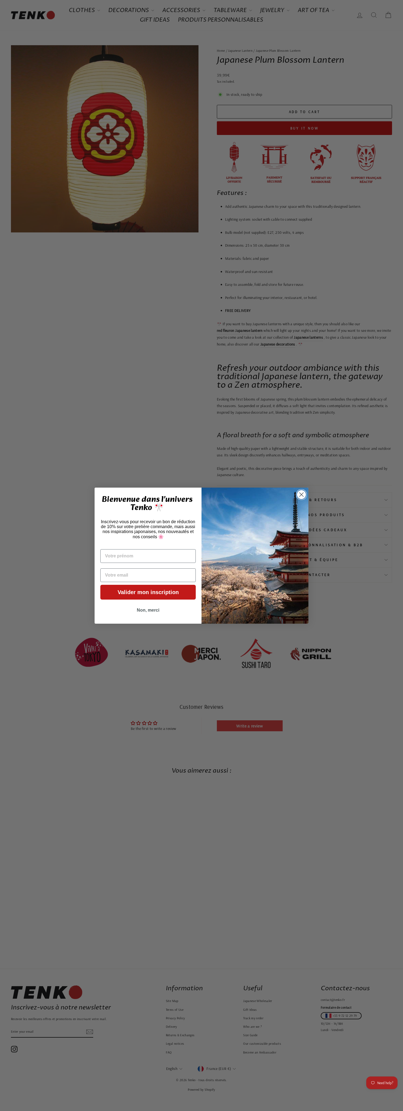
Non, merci (148, 610)
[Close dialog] (301, 494)
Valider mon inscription (148, 592)
